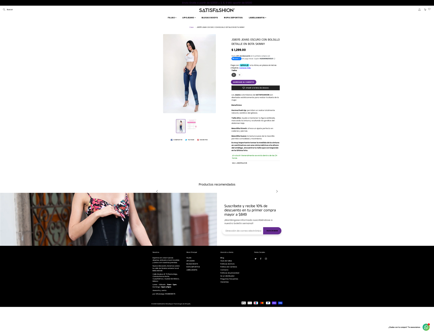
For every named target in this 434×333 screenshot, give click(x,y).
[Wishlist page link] (429, 9)
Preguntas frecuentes (229, 279)
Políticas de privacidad (229, 273)
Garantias (224, 282)
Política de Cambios (228, 267)
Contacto (224, 270)
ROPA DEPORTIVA (233, 17)
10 (239, 75)
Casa (191, 27)
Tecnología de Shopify (182, 304)
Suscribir (272, 230)
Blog (222, 258)
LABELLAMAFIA (257, 17)
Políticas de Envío (227, 264)
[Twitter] (255, 259)
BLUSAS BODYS (210, 17)
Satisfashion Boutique (165, 304)
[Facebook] (261, 259)
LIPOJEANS (188, 17)
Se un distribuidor (227, 276)
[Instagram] (266, 259)
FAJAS (171, 17)
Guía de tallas (226, 261)
